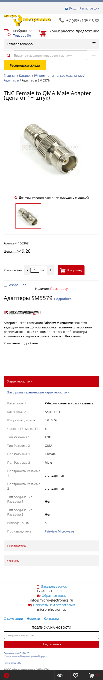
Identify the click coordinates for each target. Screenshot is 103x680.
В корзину (74, 270)
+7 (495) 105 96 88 (82, 20)
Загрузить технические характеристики (38, 392)
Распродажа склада (25, 65)
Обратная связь (54, 595)
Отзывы (13, 560)
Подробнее (63, 299)
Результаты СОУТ (13, 663)
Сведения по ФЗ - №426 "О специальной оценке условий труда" (26, 655)
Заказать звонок (54, 586)
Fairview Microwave (59, 531)
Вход (72, 8)
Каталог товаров (19, 44)
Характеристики (19, 381)
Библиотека (16, 546)
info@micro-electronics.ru (51, 600)
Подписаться (52, 644)
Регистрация (89, 8)
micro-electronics (51, 609)
